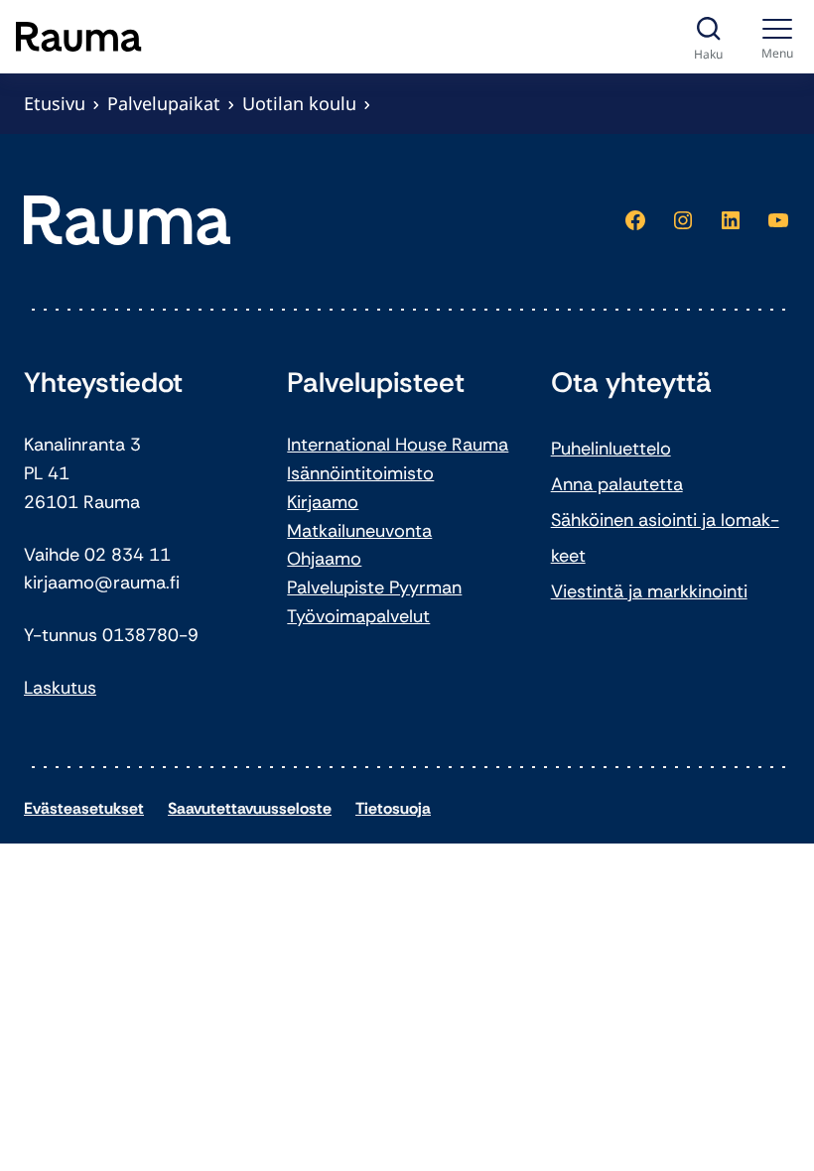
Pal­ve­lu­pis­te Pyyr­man (374, 587)
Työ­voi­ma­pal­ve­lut (358, 616)
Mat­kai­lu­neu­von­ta (359, 531)
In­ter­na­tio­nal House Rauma (397, 444)
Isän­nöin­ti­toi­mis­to (360, 473)
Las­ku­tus (60, 688)
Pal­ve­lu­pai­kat (163, 103)
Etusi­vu (54, 103)
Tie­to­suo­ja (393, 808)
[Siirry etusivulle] (79, 37)
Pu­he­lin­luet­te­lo (611, 448)
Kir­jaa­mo (322, 502)
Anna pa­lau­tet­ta (617, 484)
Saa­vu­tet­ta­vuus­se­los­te (250, 808)
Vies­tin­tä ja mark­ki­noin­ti (649, 591)
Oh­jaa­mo (324, 559)
